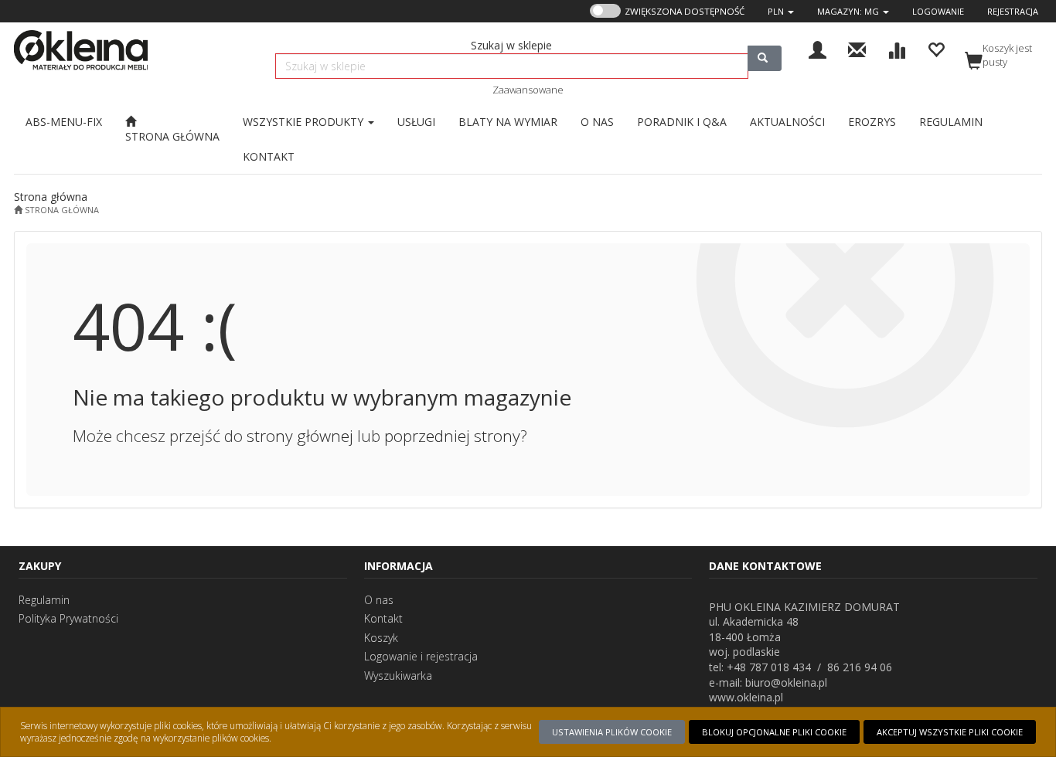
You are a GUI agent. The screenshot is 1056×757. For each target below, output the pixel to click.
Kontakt (383, 618)
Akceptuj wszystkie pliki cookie (950, 732)
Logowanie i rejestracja (421, 656)
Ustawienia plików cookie (612, 732)
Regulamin (44, 599)
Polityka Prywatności (68, 618)
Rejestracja (1012, 11)
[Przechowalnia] (936, 48)
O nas (378, 599)
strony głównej (300, 435)
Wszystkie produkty (304, 121)
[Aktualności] (857, 48)
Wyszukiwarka (398, 675)
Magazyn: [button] (848, 11)
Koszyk (381, 637)
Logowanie (938, 11)
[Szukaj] (765, 58)
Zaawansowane (528, 90)
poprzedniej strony (452, 435)
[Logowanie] (817, 48)
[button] (781, 11)
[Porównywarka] (896, 48)
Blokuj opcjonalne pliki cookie (774, 732)
